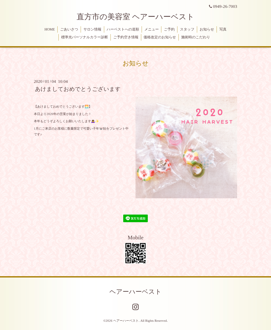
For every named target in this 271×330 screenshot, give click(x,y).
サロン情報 (92, 29)
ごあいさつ (69, 29)
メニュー (151, 29)
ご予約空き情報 (125, 37)
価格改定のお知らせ (160, 37)
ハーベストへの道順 (123, 29)
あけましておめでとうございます (78, 89)
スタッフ (187, 29)
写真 (223, 29)
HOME (49, 29)
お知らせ (207, 29)
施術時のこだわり (195, 37)
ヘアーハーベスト (135, 291)
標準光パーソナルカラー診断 (84, 37)
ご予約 (169, 29)
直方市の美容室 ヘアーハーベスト (135, 16)
